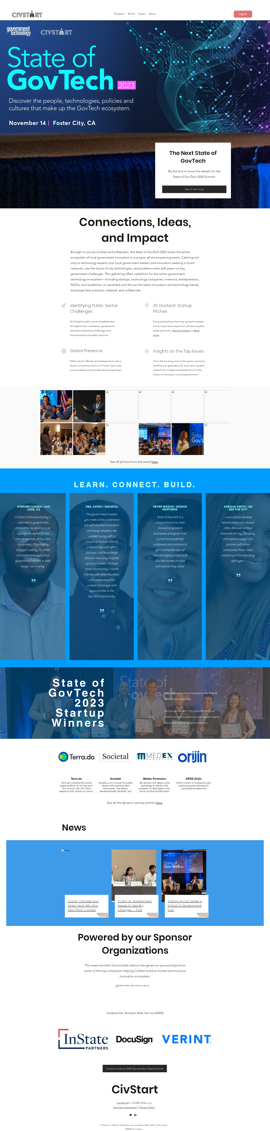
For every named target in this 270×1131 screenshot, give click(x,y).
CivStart (135, 1089)
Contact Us (123, 1102)
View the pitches (181, 330)
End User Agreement (125, 1107)
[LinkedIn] (135, 1114)
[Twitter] (130, 1114)
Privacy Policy (147, 1107)
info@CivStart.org (141, 1102)
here (155, 462)
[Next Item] (225, 422)
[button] (119, 14)
